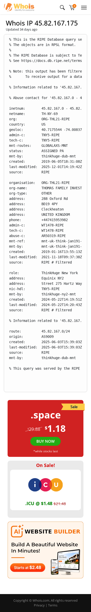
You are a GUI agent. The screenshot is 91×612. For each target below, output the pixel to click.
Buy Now (45, 441)
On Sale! (45, 465)
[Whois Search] (62, 7)
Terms (52, 605)
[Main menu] (83, 7)
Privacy (39, 605)
